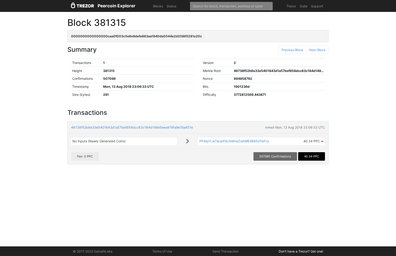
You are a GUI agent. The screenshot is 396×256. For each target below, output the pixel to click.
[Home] (82, 6)
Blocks (158, 6)
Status (171, 6)
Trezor (291, 6)
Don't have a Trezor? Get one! (301, 251)
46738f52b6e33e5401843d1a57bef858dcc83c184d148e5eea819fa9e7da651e (132, 127)
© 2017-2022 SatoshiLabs (92, 251)
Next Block (317, 50)
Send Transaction (225, 251)
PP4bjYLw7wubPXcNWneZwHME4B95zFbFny (234, 141)
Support (317, 6)
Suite (303, 6)
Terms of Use (162, 251)
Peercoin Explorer (116, 5)
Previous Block (292, 50)
